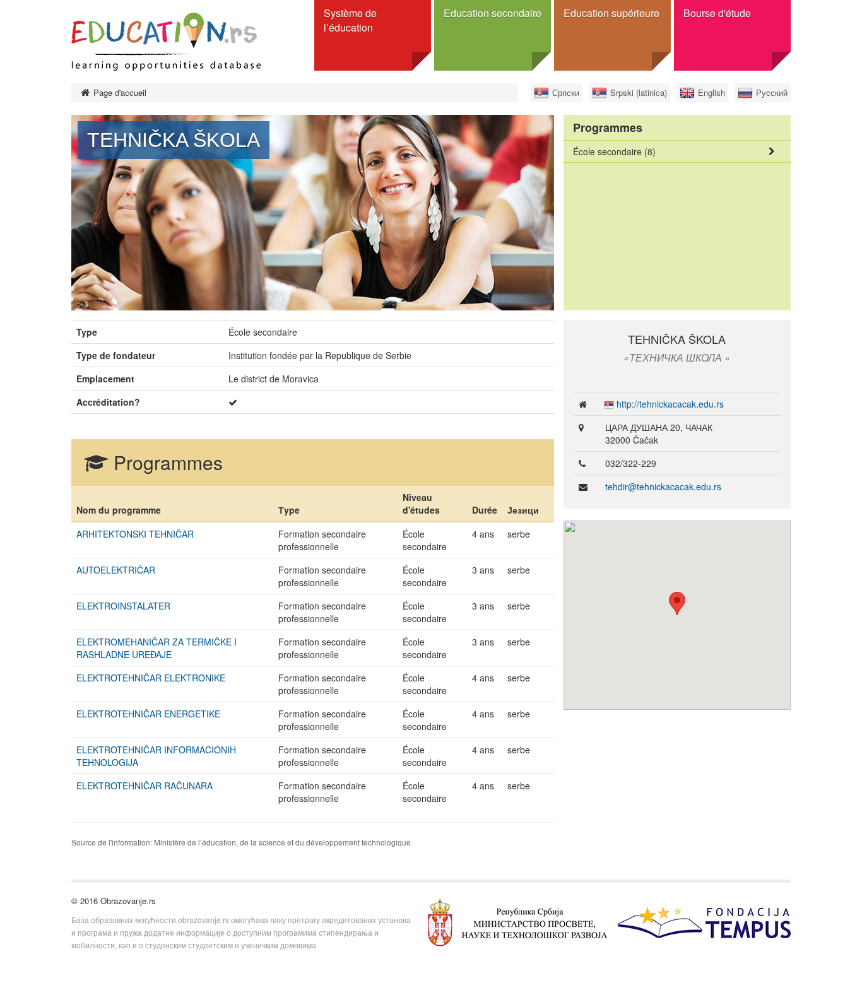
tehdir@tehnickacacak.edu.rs (663, 486)
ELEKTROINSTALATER (123, 605)
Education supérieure (611, 13)
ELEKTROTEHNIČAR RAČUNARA (144, 785)
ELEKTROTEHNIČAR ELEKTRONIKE (150, 677)
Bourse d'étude (717, 13)
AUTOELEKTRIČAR (115, 569)
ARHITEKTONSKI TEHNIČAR (135, 533)
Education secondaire (492, 13)
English (711, 92)
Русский (772, 92)
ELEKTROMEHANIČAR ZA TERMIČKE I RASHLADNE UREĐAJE (156, 648)
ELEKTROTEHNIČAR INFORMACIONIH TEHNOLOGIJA (156, 755)
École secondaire (614, 151)
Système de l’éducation (350, 20)
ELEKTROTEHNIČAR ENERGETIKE (148, 713)
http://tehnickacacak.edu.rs (670, 403)
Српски (565, 92)
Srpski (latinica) (638, 92)
